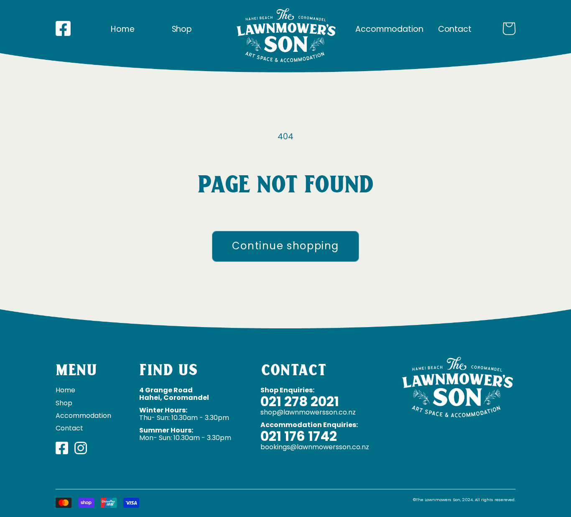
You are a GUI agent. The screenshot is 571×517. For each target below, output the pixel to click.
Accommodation (389, 29)
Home (123, 29)
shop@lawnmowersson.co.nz (308, 412)
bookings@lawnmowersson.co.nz (314, 447)
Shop (182, 29)
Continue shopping (285, 246)
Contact (455, 29)
